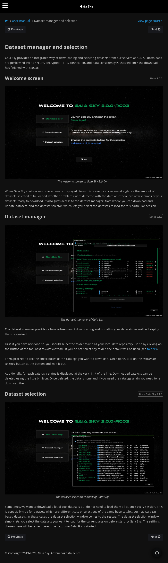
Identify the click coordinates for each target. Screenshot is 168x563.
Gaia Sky (86, 6)
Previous (16, 29)
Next (154, 29)
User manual (21, 21)
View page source (149, 21)
